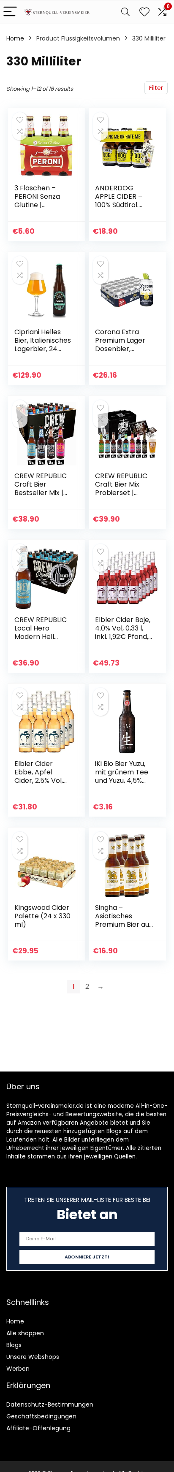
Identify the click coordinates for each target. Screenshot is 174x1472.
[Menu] (10, 12)
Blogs (14, 1345)
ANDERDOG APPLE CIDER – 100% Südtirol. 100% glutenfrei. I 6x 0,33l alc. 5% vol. (122, 209)
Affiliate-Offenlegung (38, 1428)
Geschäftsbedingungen (41, 1416)
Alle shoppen (25, 1333)
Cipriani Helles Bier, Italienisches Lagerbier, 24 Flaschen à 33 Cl (42, 344)
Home (15, 38)
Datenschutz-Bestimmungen (49, 1404)
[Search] (125, 12)
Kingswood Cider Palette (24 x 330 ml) (42, 916)
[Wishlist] (144, 12)
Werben (18, 1368)
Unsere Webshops (32, 1357)
